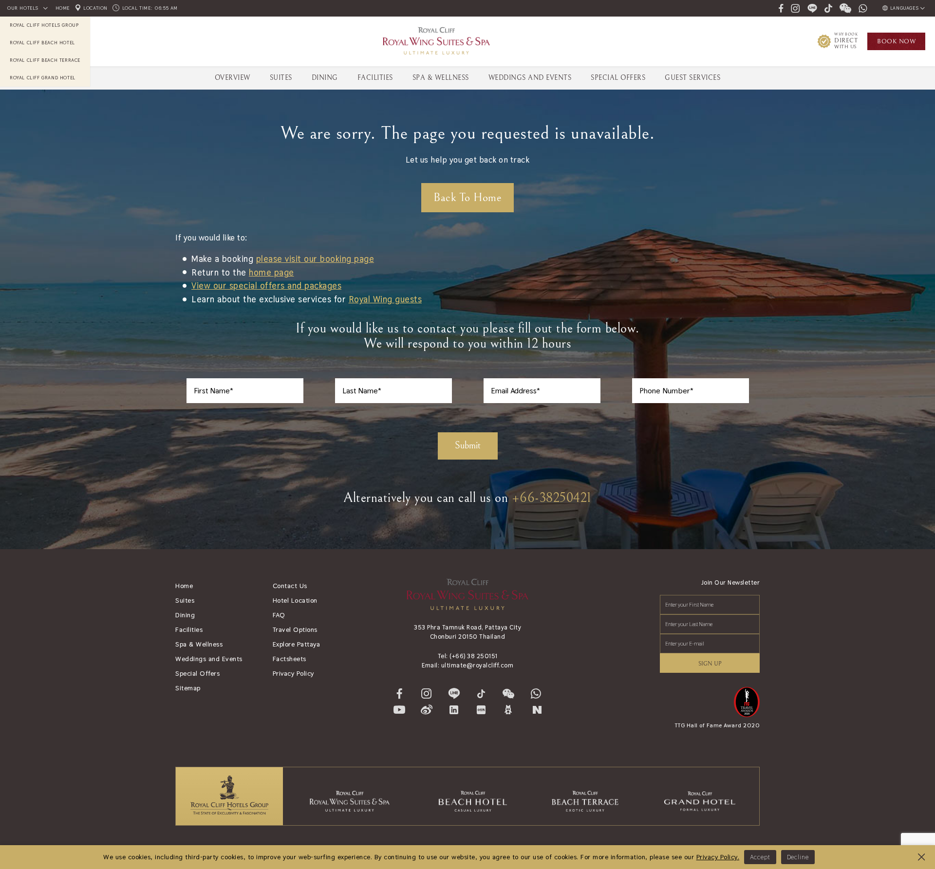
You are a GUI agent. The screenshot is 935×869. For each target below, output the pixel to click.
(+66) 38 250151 (473, 656)
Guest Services (692, 78)
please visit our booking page (315, 258)
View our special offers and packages (266, 285)
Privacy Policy (293, 673)
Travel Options (295, 629)
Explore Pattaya (296, 644)
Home (63, 8)
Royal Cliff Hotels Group (44, 25)
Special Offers (618, 78)
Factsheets (289, 658)
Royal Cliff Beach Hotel (42, 42)
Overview (232, 78)
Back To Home (467, 197)
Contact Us (290, 585)
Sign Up (710, 664)
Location (95, 8)
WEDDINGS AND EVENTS (530, 78)
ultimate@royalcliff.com (477, 665)
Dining (325, 78)
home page (271, 272)
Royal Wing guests (385, 299)
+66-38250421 (552, 498)
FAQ (279, 614)
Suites (281, 78)
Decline (798, 857)
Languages (904, 8)
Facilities (375, 78)
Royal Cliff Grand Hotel (42, 77)
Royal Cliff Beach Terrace (45, 60)
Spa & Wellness (440, 78)
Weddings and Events (209, 658)
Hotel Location (295, 600)
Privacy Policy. (718, 856)
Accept (760, 857)
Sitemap (188, 688)
